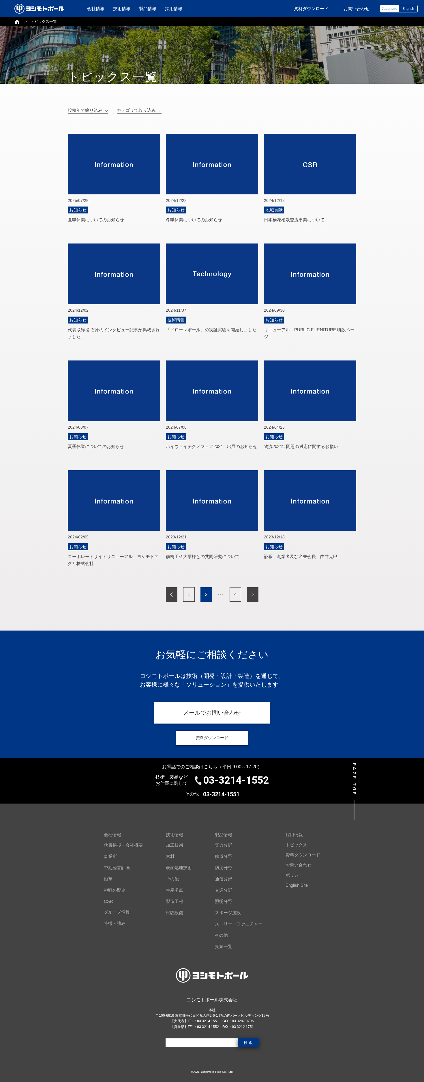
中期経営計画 (117, 867)
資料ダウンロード (303, 854)
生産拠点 (174, 890)
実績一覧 (223, 946)
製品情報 (147, 8)
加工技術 (174, 845)
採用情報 (173, 8)
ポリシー (294, 875)
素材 (170, 856)
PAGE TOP (354, 779)
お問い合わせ (299, 864)
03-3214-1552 (236, 780)
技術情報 (121, 8)
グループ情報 (117, 912)
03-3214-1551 (221, 794)
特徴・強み (114, 923)
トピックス (296, 844)
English (408, 9)
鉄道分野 (223, 856)
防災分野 (223, 867)
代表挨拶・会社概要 (123, 845)
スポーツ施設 (228, 912)
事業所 (110, 856)
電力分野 (223, 845)
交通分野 (223, 890)
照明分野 (223, 901)
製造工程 (174, 901)
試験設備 (174, 912)
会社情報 (95, 8)
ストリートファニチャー (238, 923)
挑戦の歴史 (114, 890)
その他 (172, 878)
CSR (108, 901)
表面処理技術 (179, 867)
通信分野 (223, 878)
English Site (297, 885)
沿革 (108, 878)
